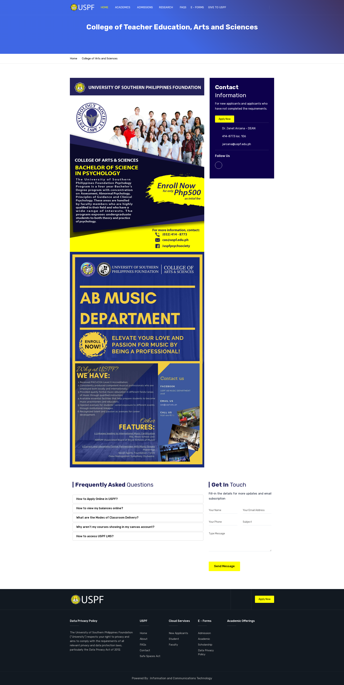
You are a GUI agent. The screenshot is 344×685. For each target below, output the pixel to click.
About (143, 639)
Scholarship (205, 644)
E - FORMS (197, 7)
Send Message (224, 566)
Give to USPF (217, 7)
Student (174, 639)
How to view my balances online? (99, 508)
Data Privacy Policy (206, 652)
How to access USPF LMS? (95, 536)
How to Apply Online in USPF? (97, 499)
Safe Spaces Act (150, 656)
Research (166, 7)
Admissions (145, 7)
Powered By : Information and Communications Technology (172, 678)
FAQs (183, 7)
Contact (145, 650)
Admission (204, 633)
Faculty (173, 644)
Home (105, 7)
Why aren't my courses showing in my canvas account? (115, 527)
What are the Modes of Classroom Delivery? (107, 517)
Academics (123, 7)
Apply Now (225, 119)
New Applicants (178, 633)
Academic (204, 639)
